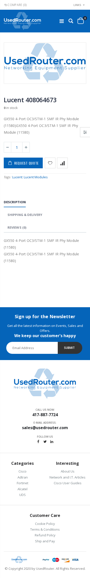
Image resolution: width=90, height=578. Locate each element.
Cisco (22, 471)
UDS (22, 494)
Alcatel (23, 489)
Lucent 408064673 (30, 100)
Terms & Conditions (45, 529)
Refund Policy (45, 535)
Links (77, 5)
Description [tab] (15, 202)
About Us (67, 471)
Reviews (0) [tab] (17, 227)
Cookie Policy (45, 523)
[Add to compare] (62, 163)
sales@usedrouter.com (45, 427)
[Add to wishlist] (50, 163)
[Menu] (62, 21)
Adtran (23, 477)
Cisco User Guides (68, 483)
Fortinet (22, 483)
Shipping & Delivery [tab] (25, 214)
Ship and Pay (45, 541)
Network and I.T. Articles (68, 477)
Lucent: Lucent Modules (30, 177)
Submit (69, 348)
